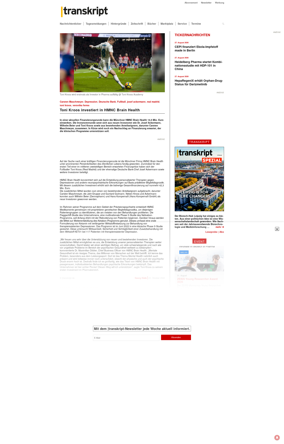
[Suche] (223, 24)
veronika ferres (81, 105)
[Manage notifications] (277, 437)
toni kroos (65, 105)
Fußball (121, 101)
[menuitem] (191, 2)
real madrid (153, 101)
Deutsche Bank (107, 101)
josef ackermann (136, 101)
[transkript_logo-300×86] (84, 12)
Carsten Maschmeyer (71, 101)
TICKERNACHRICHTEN (192, 34)
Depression (91, 101)
